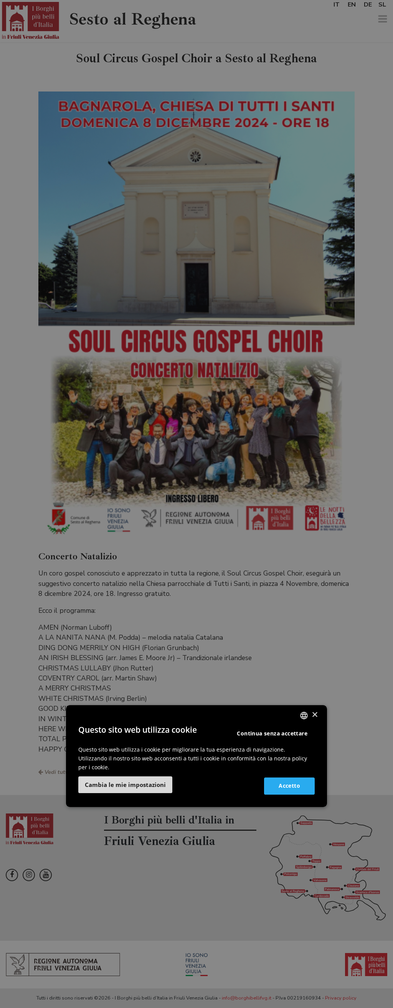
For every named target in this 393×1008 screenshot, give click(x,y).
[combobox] (304, 715)
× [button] (314, 715)
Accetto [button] (289, 785)
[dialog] (196, 756)
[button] (125, 785)
